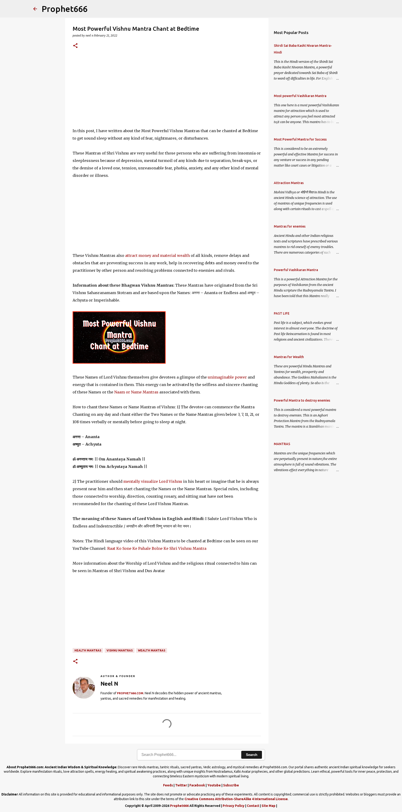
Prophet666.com (130, 693)
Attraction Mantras (289, 183)
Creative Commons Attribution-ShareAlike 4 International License (236, 799)
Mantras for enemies (289, 226)
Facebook (197, 785)
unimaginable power (228, 377)
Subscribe (231, 785)
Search (251, 755)
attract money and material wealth (157, 255)
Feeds (168, 785)
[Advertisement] (167, 91)
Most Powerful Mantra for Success (300, 139)
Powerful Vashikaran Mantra (296, 270)
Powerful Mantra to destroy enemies (302, 400)
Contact (253, 806)
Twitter (181, 785)
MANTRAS (282, 444)
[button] (75, 46)
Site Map (268, 806)
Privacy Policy (234, 806)
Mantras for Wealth (289, 357)
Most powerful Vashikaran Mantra (300, 96)
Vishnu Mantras (120, 650)
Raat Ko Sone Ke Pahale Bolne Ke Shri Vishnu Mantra (156, 548)
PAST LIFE (281, 313)
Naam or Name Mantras (136, 392)
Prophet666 (64, 8)
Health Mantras (87, 650)
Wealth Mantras (151, 650)
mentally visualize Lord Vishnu (152, 481)
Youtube (214, 785)
